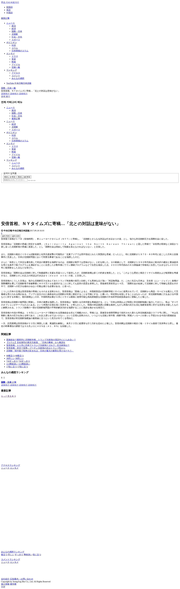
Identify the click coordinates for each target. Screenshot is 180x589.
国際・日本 (17, 31)
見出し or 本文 (9, 177)
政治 (14, 26)
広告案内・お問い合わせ (21, 579)
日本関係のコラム (20, 51)
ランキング (11, 70)
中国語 (9, 13)
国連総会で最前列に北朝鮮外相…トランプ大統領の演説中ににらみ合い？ (41, 340)
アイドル (16, 64)
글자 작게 (5, 236)
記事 (8, 382)
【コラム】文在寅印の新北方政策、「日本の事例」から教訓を (35, 342)
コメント (16, 75)
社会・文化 (17, 37)
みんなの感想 (18, 78)
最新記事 (5, 18)
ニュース (10, 23)
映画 (14, 62)
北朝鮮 (15, 34)
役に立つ (37, 554)
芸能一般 (16, 67)
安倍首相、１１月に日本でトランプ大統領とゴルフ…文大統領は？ (38, 345)
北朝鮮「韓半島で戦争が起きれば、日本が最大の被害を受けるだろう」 (40, 351)
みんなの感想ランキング (12, 552)
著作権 (13, 584)
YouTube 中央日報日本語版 (18, 83)
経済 (14, 29)
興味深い (28, 554)
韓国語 (9, 7)
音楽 (14, 59)
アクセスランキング (10, 465)
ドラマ (15, 56)
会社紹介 (5, 579)
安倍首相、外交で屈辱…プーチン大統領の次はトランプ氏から (35, 348)
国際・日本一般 (8, 88)
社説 (14, 45)
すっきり (19, 554)
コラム (15, 48)
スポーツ (16, 40)
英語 (8, 10)
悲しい (11, 554)
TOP (3, 587)
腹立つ (4, 554)
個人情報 (5, 584)
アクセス (16, 73)
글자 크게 (16, 236)
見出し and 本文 (24, 177)
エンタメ (10, 53)
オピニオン (11, 42)
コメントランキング (10, 559)
